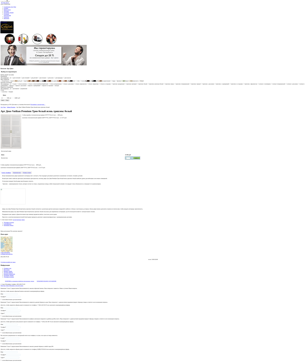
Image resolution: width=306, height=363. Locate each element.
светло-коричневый (105, 81)
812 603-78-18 (5, 2)
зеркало (11, 85)
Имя (2, 294)
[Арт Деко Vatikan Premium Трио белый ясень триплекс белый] (11, 148)
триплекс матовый (131, 84)
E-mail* (3, 338)
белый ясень (5, 81)
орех (33, 81)
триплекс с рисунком (208, 84)
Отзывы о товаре (27, 172)
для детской (34, 77)
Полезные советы (8, 225)
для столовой (25, 77)
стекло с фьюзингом (81, 84)
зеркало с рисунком (21, 85)
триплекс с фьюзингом (251, 84)
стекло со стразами (105, 84)
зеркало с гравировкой (34, 85)
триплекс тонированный (182, 84)
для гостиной (16, 77)
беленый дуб (18, 81)
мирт (25, 81)
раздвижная (24, 88)
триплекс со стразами (237, 84)
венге (45, 81)
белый (142, 81)
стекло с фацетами (93, 84)
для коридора (59, 77)
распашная (16, 88)
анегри (66, 81)
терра (113, 81)
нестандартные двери (19, 219)
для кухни (51, 77)
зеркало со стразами (47, 85)
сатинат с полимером (265, 84)
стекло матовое (22, 84)
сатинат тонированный (278, 84)
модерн (11, 91)
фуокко (119, 81)
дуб (30, 81)
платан (83, 81)
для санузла (68, 77)
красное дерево (53, 81)
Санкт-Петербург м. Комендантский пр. (7, 253)
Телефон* (3, 296)
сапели (61, 81)
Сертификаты (7, 224)
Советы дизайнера (6, 172)
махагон (89, 81)
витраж (57, 85)
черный (96, 81)
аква (12, 81)
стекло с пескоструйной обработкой (38, 84)
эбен (78, 81)
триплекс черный (196, 84)
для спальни (43, 77)
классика (4, 91)
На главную (3, 22)
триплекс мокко (169, 84)
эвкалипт (72, 81)
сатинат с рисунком (292, 84)
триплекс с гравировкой (222, 84)
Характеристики (17, 172)
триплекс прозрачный (118, 84)
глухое (14, 84)
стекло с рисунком (69, 84)
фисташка (125, 81)
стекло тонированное (56, 84)
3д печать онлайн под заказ (8, 262)
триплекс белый (142, 84)
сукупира (39, 81)
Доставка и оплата (9, 222)
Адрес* (3, 313)
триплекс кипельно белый (156, 84)
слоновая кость (134, 81)
